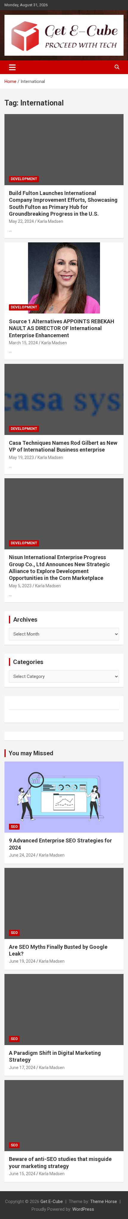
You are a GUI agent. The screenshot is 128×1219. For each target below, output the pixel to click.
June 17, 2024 (22, 1067)
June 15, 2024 (22, 1173)
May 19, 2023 (21, 457)
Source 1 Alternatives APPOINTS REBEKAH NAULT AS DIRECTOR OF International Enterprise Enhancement (61, 328)
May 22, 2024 (21, 221)
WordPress (83, 1209)
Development (24, 179)
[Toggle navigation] (12, 67)
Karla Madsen (50, 221)
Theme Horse (103, 1201)
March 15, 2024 (23, 342)
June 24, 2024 (22, 855)
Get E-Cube (51, 1201)
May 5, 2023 (20, 585)
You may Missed (31, 753)
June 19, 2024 (22, 961)
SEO (14, 827)
